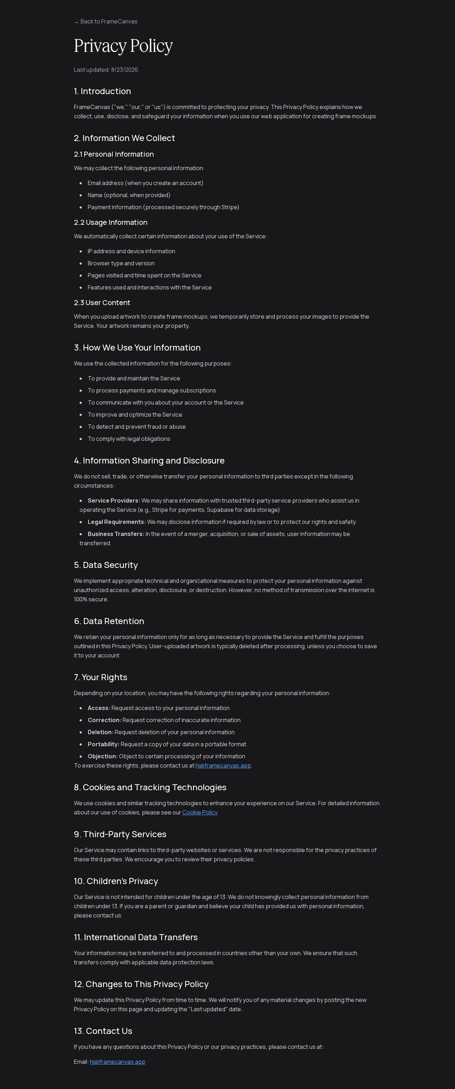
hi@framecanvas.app (223, 765)
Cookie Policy (199, 812)
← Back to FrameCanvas (106, 21)
